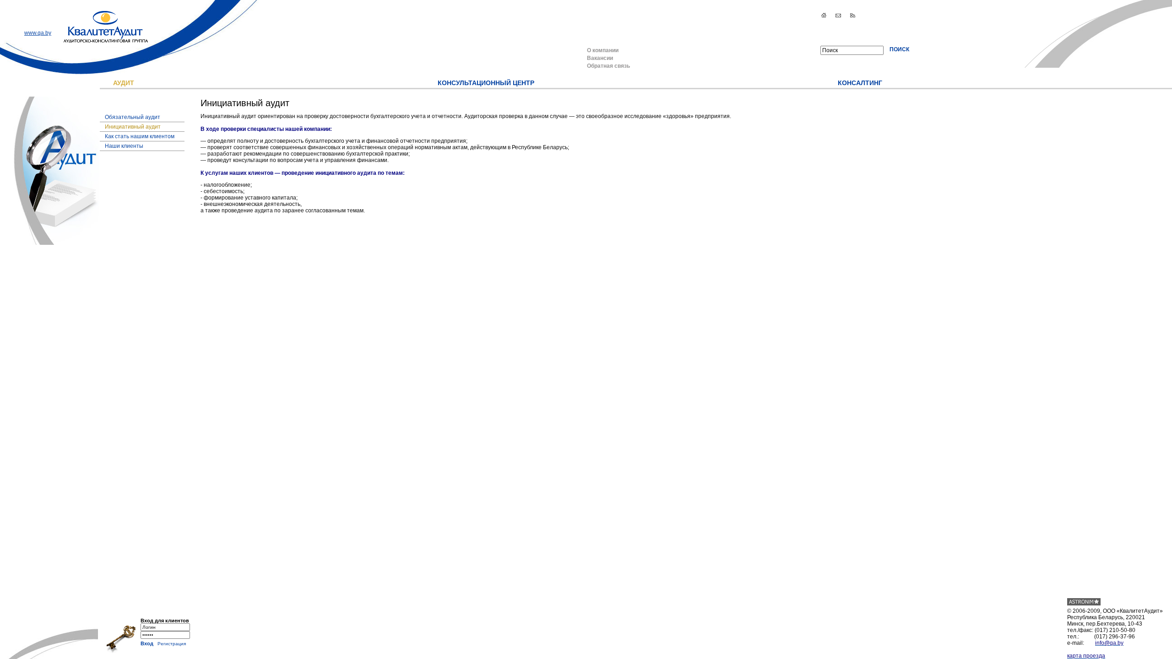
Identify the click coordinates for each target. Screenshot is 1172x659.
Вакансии (600, 58)
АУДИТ (123, 82)
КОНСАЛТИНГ (860, 82)
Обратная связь (608, 66)
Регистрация (171, 643)
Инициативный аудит (133, 127)
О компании (603, 50)
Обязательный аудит (132, 117)
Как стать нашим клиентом (139, 136)
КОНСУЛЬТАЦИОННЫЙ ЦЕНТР (486, 82)
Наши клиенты (124, 146)
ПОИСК (899, 49)
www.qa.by (37, 33)
